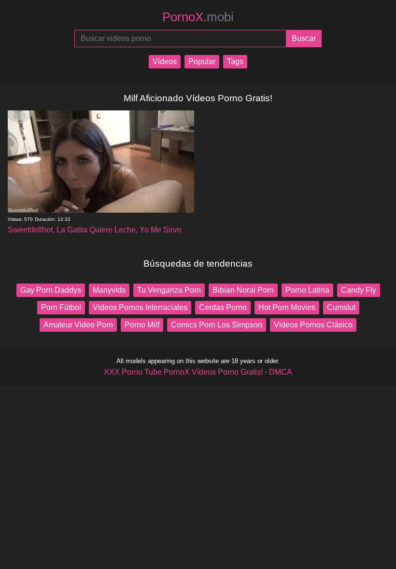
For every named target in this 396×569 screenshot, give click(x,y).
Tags (235, 61)
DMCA (280, 372)
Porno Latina (307, 290)
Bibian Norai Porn (243, 290)
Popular (201, 61)
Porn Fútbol (61, 307)
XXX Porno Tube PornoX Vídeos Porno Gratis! (183, 372)
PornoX (198, 17)
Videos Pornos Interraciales (140, 307)
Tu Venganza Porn (169, 290)
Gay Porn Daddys (50, 290)
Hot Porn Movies (286, 307)
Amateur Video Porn (78, 325)
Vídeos (165, 61)
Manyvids (109, 290)
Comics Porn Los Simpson (216, 325)
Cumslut (341, 307)
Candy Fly (358, 290)
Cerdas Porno (223, 307)
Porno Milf (142, 325)
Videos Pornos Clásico (313, 325)
